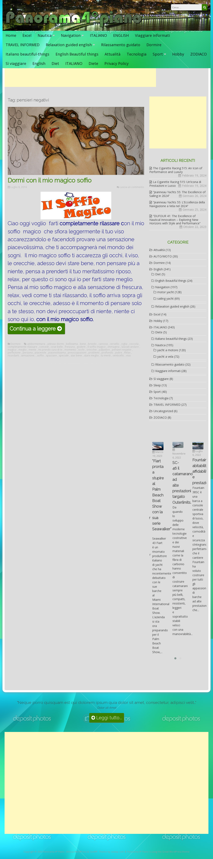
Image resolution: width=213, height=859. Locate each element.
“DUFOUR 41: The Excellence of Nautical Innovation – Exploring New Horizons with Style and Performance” (175, 219)
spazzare (51, 355)
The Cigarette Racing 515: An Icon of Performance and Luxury (175, 170)
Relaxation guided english (69, 44)
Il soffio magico (97, 346)
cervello (114, 343)
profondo (107, 352)
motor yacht (165, 292)
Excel (26, 35)
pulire (118, 352)
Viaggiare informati (152, 35)
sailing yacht (165, 298)
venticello (118, 355)
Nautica (45, 35)
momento (70, 349)
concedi (44, 346)
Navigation (70, 35)
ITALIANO (98, 35)
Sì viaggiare (16, 63)
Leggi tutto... (108, 717)
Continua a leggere (37, 329)
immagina (113, 346)
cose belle (57, 346)
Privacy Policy (116, 63)
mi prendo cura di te (50, 349)
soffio (40, 355)
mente (32, 349)
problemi (93, 352)
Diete (93, 63)
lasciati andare (130, 346)
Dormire (153, 44)
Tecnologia (136, 54)
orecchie (92, 349)
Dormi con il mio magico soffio (50, 180)
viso (128, 355)
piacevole (40, 352)
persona (28, 352)
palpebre (104, 349)
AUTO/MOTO (163, 256)
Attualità (112, 54)
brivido (92, 343)
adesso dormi (55, 343)
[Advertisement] (80, 77)
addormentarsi (36, 343)
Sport (158, 54)
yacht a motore (167, 350)
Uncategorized (163, 411)
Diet (55, 63)
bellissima (72, 343)
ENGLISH (121, 35)
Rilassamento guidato (120, 44)
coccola (134, 343)
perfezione (14, 352)
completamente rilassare (22, 346)
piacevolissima (57, 352)
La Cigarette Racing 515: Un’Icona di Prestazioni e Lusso (175, 184)
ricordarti (13, 355)
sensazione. (28, 355)
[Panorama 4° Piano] (74, 26)
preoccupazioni (77, 352)
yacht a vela (165, 356)
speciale (64, 355)
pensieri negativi (121, 349)
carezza (103, 343)
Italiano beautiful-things (27, 54)
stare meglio (91, 355)
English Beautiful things (77, 54)
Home (11, 35)
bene (83, 343)
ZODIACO (198, 54)
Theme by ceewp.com (111, 851)
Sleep (157, 385)
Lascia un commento (132, 187)
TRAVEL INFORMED (23, 44)
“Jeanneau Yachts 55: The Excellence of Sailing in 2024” (177, 194)
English (38, 63)
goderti (81, 346)
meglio (23, 349)
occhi (81, 349)
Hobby (178, 54)
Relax (127, 352)
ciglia (124, 343)
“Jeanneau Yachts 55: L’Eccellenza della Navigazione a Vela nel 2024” (177, 204)
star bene (76, 355)
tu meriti (106, 355)
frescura (70, 346)
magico (12, 349)
